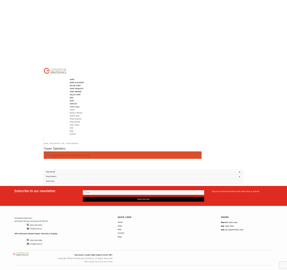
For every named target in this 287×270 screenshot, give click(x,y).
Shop (120, 226)
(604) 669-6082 (36, 240)
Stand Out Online (105, 261)
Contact (73, 103)
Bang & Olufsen (77, 82)
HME (71, 128)
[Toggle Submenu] (239, 172)
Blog (71, 131)
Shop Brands (76, 91)
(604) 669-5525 (36, 225)
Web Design (89, 261)
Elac (63, 143)
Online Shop (74, 116)
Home (72, 109)
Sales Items (75, 94)
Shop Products (76, 88)
